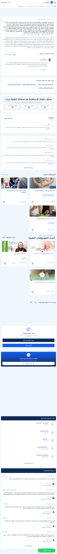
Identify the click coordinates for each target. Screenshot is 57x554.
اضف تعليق (7, 118)
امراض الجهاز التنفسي (31, 6)
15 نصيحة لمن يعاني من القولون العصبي (45, 190)
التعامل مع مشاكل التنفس (14, 84)
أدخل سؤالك (28, 345)
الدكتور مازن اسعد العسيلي (46, 499)
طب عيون (46, 432)
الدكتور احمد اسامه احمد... (41, 423)
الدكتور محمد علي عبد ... (47, 485)
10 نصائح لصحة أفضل (20, 253)
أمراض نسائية (5, 504)
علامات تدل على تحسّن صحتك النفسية (43, 282)
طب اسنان (46, 424)
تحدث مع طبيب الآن (28, 340)
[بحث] (9, 2)
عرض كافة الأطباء (28, 463)
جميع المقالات (4, 174)
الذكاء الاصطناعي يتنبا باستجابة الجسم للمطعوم (16, 191)
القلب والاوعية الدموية (43, 448)
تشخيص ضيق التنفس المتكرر (46, 88)
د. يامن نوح (45, 439)
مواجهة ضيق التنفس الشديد (44, 84)
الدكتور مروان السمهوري (46, 513)
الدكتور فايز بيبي (43, 59)
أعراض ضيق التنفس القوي (29, 84)
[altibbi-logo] (48, 2)
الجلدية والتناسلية (44, 456)
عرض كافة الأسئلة (28, 168)
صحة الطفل (4, 476)
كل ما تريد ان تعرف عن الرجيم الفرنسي (45, 219)
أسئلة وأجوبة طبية (41, 6)
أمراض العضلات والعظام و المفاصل (9, 490)
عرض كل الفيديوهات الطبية (9, 237)
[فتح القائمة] (54, 2)
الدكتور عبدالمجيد (44, 431)
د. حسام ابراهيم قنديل (42, 447)
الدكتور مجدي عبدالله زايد (42, 455)
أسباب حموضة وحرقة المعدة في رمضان (43, 253)
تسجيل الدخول (4, 2)
